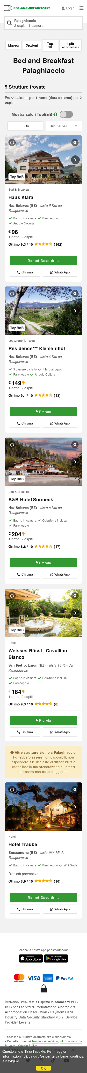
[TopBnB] (66, 114)
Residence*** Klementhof (36, 348)
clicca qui (31, 1056)
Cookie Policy (27, 1045)
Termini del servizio (45, 1041)
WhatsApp (62, 272)
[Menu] (81, 8)
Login (70, 8)
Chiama (27, 272)
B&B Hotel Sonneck (30, 499)
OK (43, 1068)
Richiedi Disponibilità (43, 260)
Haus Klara (20, 197)
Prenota (45, 411)
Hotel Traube (22, 844)
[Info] (55, 114)
